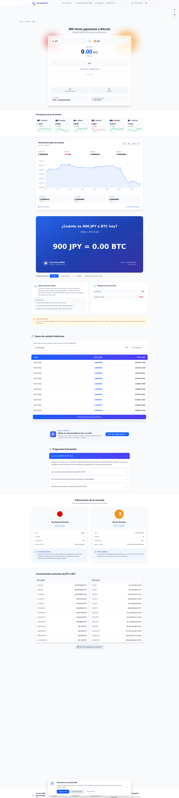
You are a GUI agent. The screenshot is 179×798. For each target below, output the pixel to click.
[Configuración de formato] (174, 9)
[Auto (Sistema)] (174, 15)
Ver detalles (136, 348)
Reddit (79, 276)
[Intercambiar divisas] (89, 41)
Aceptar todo (63, 791)
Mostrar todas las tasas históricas (89, 417)
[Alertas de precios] (146, 3)
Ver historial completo (132, 207)
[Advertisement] (89, 12)
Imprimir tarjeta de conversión (91, 647)
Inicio (21, 21)
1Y (138, 144)
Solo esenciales (77, 791)
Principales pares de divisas (84, 3)
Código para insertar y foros (93, 276)
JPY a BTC (28, 21)
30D (129, 144)
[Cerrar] (127, 787)
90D (134, 144)
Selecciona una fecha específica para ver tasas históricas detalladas (55, 343)
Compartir (54, 276)
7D (124, 144)
